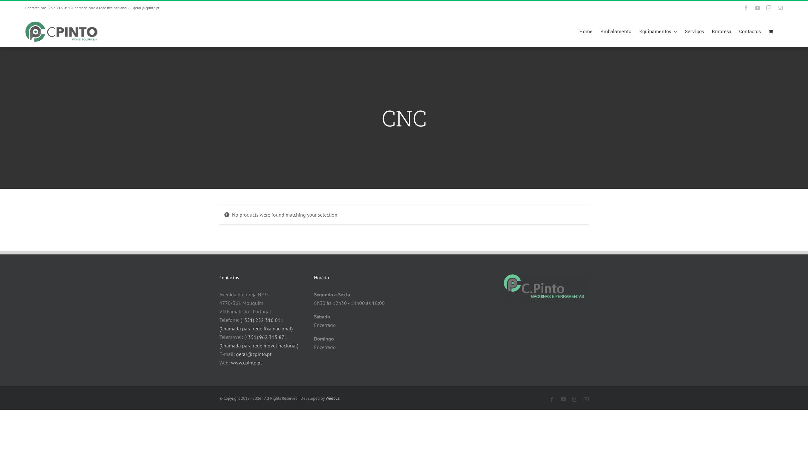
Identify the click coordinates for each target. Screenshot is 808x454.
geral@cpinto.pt (146, 7)
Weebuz (333, 398)
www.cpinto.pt (246, 362)
